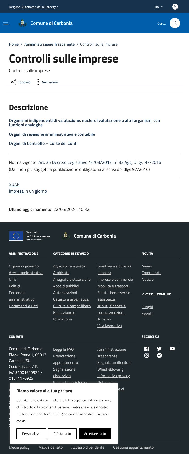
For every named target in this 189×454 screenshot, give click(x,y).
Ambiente (61, 273)
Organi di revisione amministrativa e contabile (52, 134)
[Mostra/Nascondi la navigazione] (6, 23)
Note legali (106, 382)
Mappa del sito (50, 447)
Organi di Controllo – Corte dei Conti (43, 143)
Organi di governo (24, 266)
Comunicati (151, 273)
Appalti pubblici (66, 286)
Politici (14, 286)
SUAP (14, 184)
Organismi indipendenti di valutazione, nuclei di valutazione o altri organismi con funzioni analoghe (84, 122)
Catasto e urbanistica (71, 299)
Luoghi (147, 307)
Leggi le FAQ (63, 349)
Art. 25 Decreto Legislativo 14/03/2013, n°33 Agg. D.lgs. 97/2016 (99, 162)
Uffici (13, 279)
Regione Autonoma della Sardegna (33, 6)
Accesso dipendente (87, 447)
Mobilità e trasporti (113, 286)
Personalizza (31, 433)
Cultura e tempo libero (72, 306)
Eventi (147, 313)
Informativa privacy (113, 376)
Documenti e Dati (23, 306)
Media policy (19, 447)
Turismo (104, 319)
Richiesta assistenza (70, 382)
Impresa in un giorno (28, 191)
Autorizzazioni (65, 292)
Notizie (148, 279)
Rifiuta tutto (62, 433)
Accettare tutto (95, 433)
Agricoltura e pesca (69, 266)
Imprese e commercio (115, 279)
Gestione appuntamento (133, 447)
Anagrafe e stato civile (72, 279)
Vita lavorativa (109, 326)
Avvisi (147, 266)
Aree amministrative (26, 273)
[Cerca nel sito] (175, 23)
